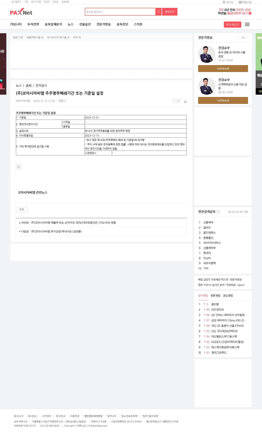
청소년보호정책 (129, 416)
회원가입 (247, 2)
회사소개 (18, 416)
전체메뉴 (247, 24)
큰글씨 (178, 101)
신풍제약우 (209, 247)
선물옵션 (85, 24)
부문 (15, 37)
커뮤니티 (16, 24)
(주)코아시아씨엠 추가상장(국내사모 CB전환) (56, 231)
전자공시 (41, 85)
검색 (158, 12)
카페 (26, 2)
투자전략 (33, 24)
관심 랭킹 (228, 295)
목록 (21, 209)
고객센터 (46, 416)
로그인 (230, 2)
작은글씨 (174, 101)
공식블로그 (16, 2)
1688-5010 (29, 425)
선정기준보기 (218, 212)
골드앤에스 (209, 232)
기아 (205, 268)
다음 (247, 37)
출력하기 (185, 101)
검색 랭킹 (203, 295)
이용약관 (74, 416)
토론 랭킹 (215, 295)
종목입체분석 (53, 24)
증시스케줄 (36, 2)
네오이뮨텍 (209, 263)
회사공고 (32, 416)
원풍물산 (208, 237)
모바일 (55, 2)
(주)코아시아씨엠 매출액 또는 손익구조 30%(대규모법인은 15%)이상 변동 (73, 222)
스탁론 (138, 24)
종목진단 (122, 24)
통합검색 (169, 11)
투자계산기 (232, 24)
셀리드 (207, 227)
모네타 (47, 2)
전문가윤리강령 (150, 416)
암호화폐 (65, 2)
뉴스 (70, 24)
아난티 (207, 258)
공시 (28, 85)
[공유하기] (18, 166)
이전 (238, 37)
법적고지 (111, 416)
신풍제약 (208, 222)
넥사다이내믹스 (212, 242)
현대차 (207, 252)
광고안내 (60, 416)
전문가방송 (103, 24)
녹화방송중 (223, 68)
